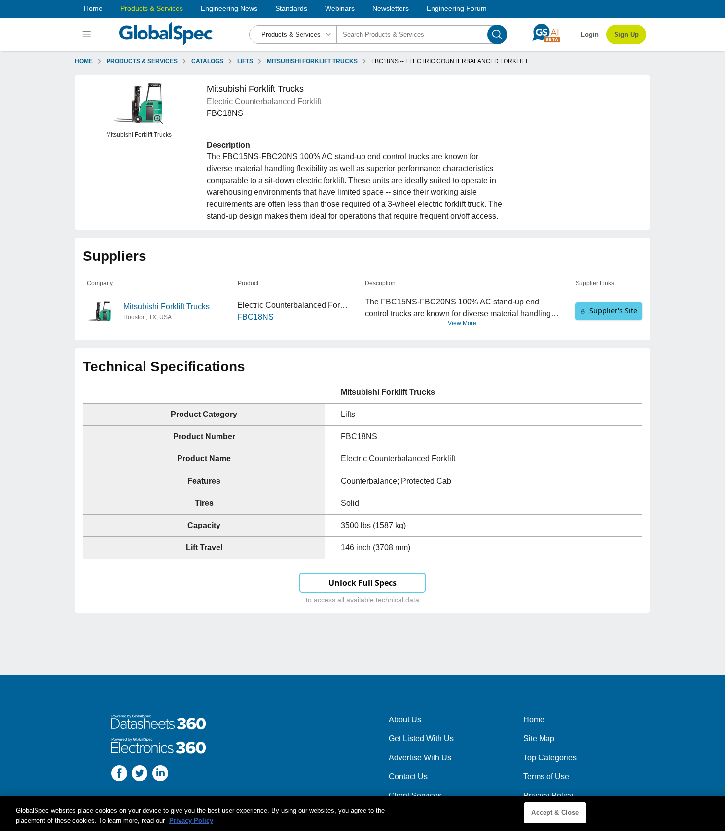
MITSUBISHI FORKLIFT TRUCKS (312, 61)
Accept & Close (555, 812)
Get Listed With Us (421, 738)
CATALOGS (207, 61)
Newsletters (390, 8)
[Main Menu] (88, 34)
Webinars (340, 8)
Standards (291, 8)
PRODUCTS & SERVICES (142, 61)
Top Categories (550, 758)
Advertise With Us (420, 758)
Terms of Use (546, 776)
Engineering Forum (457, 8)
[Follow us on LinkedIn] (160, 775)
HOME (84, 61)
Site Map (538, 738)
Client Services (415, 796)
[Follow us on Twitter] (139, 775)
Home (93, 8)
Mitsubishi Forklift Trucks (166, 306)
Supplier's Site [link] (613, 310)
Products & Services (151, 8)
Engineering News (229, 8)
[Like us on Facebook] (119, 775)
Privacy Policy (548, 796)
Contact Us (408, 776)
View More (462, 323)
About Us (405, 720)
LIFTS (245, 61)
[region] (362, 813)
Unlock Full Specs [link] (362, 582)
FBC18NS (255, 317)
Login (590, 34)
